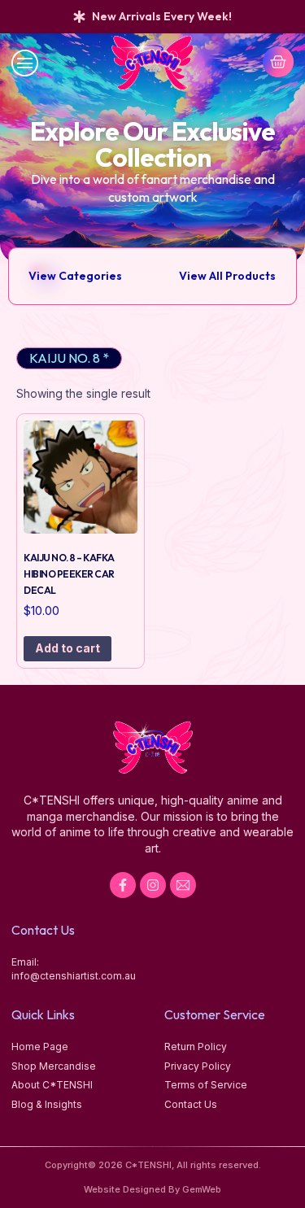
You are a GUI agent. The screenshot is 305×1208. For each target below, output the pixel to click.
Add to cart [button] (67, 648)
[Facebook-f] (123, 885)
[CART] (278, 61)
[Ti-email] (183, 885)
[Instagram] (153, 885)
